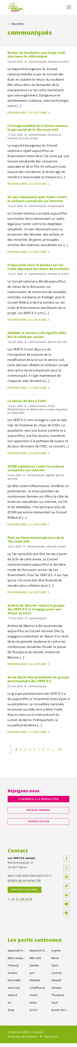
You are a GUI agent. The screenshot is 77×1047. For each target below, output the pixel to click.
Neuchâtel (14, 980)
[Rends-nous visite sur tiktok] (66, 886)
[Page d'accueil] (15, 7)
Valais (33, 1002)
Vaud (54, 1002)
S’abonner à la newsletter (38, 799)
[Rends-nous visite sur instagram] (66, 877)
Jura (32, 973)
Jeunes (60, 1010)
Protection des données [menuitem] (22, 1036)
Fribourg (13, 965)
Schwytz (56, 987)
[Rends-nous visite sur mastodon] (66, 913)
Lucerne (56, 973)
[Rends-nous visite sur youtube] (66, 904)
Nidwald (35, 980)
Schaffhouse (37, 987)
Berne (55, 958)
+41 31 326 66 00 (21, 899)
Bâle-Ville (35, 958)
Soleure (12, 995)
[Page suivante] (10, 752)
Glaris (55, 965)
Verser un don (38, 821)
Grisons (12, 973)
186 (59, 749)
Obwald (56, 980)
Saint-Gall (14, 987)
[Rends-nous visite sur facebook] (66, 859)
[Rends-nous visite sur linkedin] (66, 895)
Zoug (11, 1010)
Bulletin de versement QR (24, 880)
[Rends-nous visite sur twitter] (66, 868)
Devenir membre (38, 810)
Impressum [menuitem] (51, 1036)
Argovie (56, 950)
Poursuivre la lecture (27, 112)
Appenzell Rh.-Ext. (16, 950)
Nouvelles (17, 24)
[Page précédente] (10, 746)
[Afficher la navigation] (69, 7)
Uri (9, 1002)
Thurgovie (57, 995)
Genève (34, 965)
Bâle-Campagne (16, 958)
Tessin (34, 995)
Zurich (34, 1010)
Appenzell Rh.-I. (38, 950)
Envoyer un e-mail (24, 889)
